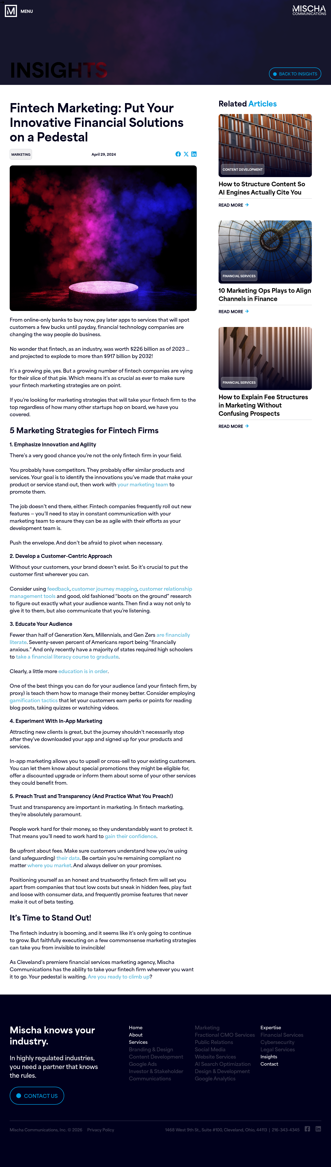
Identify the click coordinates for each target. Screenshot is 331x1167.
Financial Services (281, 1034)
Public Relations (214, 1041)
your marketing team (143, 484)
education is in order (83, 671)
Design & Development (222, 1071)
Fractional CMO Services (225, 1034)
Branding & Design (151, 1049)
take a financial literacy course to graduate (67, 656)
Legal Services (277, 1049)
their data (68, 858)
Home (135, 1027)
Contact (269, 1063)
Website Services (215, 1056)
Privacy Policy (100, 1129)
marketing (20, 154)
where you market (49, 865)
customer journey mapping (104, 588)
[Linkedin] (318, 1129)
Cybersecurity (277, 1041)
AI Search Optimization (223, 1063)
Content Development (156, 1056)
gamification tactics (34, 700)
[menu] (11, 11)
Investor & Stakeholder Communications (156, 1074)
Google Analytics (215, 1078)
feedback (58, 588)
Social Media (210, 1049)
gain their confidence (130, 836)
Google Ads (143, 1063)
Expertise (270, 1027)
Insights (268, 1056)
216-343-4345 (285, 1129)
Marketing (207, 1027)
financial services (239, 275)
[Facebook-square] (307, 1129)
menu (27, 11)
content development (243, 169)
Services (138, 1041)
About (135, 1034)
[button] (178, 154)
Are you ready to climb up (119, 976)
